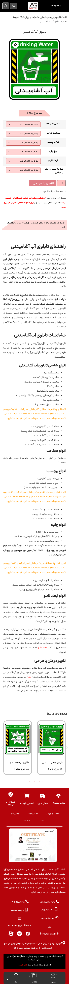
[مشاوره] (53, 975)
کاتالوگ (34, 982)
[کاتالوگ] (34, 975)
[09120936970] (56, 909)
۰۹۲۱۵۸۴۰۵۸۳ (47, 918)
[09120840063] (26, 909)
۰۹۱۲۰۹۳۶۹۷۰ (47, 910)
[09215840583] (57, 917)
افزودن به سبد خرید (43, 183)
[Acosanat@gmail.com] (19, 918)
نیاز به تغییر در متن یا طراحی (53, 170)
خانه (65, 17)
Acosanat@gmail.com (19, 926)
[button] (15, 45)
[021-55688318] (27, 901)
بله (29, 677)
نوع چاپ (53, 151)
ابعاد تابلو (53, 160)
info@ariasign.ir (49, 934)
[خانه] (15, 975)
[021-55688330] (57, 901)
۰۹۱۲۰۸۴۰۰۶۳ (17, 910)
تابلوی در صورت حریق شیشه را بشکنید (18, 763)
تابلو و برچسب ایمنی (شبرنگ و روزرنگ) (41, 17)
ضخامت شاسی (53, 133)
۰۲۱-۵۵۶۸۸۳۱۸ (17, 902)
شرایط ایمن (49, 192)
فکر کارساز (22, 964)
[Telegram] (19, 933)
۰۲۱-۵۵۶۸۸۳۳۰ (47, 902)
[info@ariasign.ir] (49, 926)
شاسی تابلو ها (53, 123)
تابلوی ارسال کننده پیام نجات (51, 763)
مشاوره (53, 982)
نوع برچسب (53, 142)
